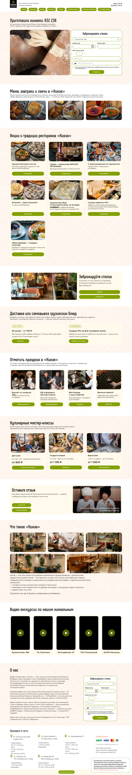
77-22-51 (120, 3)
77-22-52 (119, 5)
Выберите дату (76, 43)
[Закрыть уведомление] (129, 760)
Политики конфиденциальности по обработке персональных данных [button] (95, 67)
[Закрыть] (129, 772)
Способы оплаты (102, 736)
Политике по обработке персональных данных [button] (106, 770)
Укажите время (101, 43)
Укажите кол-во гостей (78, 50)
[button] (23, 404)
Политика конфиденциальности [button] (107, 744)
